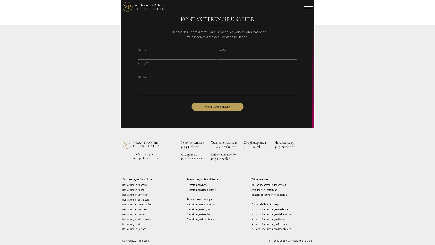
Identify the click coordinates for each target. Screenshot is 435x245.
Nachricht (145, 77)
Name (142, 50)
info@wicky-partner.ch (147, 158)
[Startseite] (169, 7)
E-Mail (222, 50)
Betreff (143, 64)
